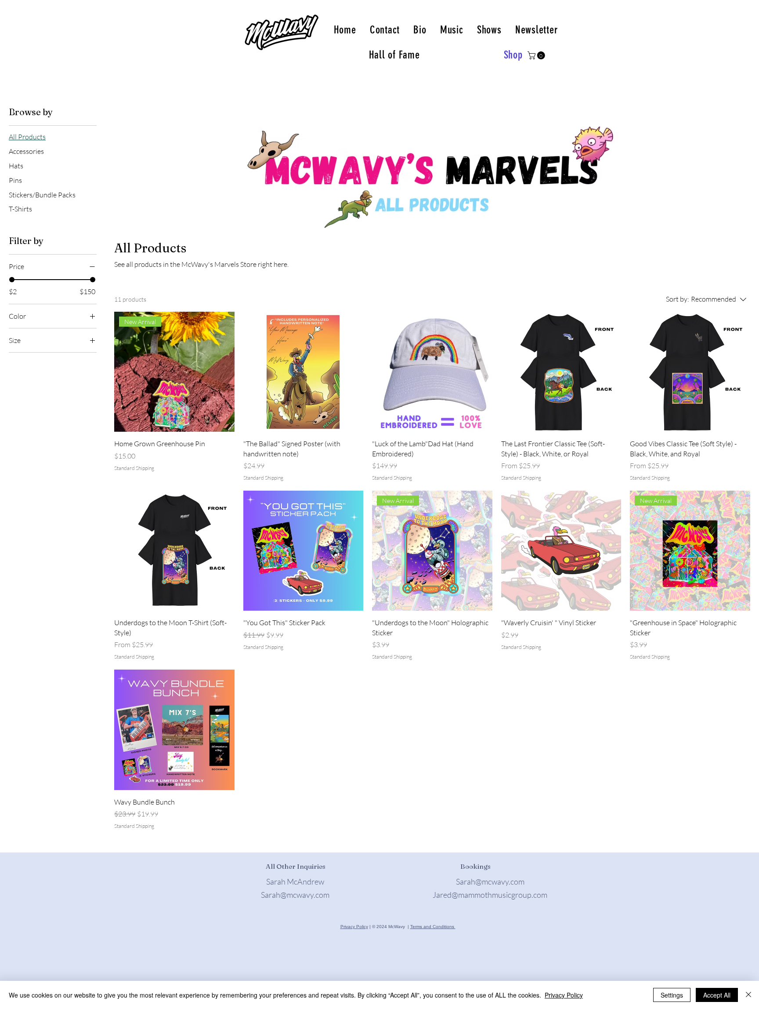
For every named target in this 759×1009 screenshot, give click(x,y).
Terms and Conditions (432, 926)
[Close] (748, 995)
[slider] (12, 279)
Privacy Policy (354, 926)
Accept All (716, 995)
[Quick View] (303, 372)
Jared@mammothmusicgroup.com (490, 895)
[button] (537, 55)
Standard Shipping (134, 468)
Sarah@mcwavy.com (295, 895)
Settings (672, 995)
